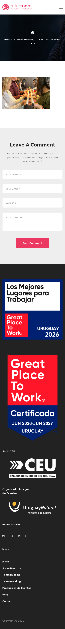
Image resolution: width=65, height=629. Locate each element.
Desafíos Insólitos (50, 39)
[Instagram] (3, 536)
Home (8, 39)
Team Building (26, 39)
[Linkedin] (19, 536)
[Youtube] (11, 536)
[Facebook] (26, 536)
